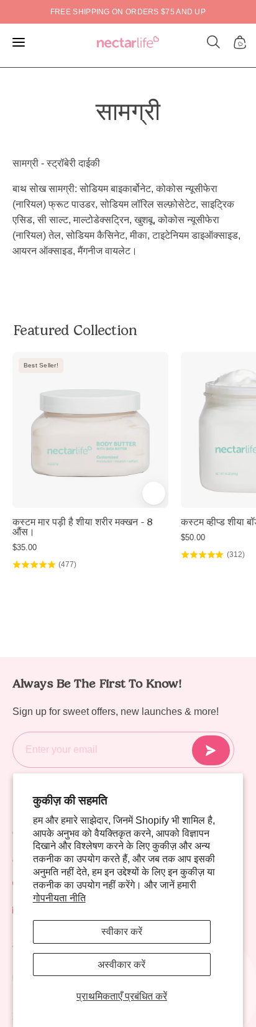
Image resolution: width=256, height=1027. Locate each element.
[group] (128, 12)
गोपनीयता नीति (59, 898)
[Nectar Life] (128, 43)
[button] (214, 42)
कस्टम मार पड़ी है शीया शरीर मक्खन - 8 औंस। (82, 527)
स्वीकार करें (121, 931)
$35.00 (24, 547)
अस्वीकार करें (121, 964)
